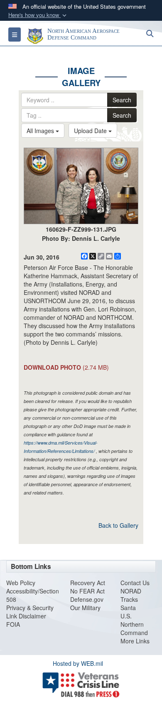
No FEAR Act (87, 591)
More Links (135, 641)
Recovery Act (87, 582)
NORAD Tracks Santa (130, 599)
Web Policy (20, 582)
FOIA (13, 624)
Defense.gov (86, 599)
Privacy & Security (30, 607)
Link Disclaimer (26, 616)
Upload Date (91, 130)
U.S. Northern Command (134, 624)
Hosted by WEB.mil (78, 663)
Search (122, 100)
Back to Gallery (118, 525)
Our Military (85, 607)
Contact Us (135, 582)
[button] (38, 15)
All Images (41, 130)
